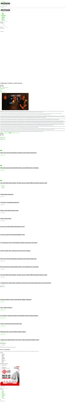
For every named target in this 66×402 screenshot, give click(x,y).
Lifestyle (3, 16)
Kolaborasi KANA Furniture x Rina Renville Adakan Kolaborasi (15, 299)
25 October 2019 (2, 88)
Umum (3, 362)
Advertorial (3, 354)
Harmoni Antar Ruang (5, 218)
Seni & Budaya (4, 15)
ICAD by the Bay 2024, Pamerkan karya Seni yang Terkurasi (15, 250)
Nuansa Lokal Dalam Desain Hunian (9, 210)
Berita (3, 31)
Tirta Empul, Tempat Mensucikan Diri (9, 202)
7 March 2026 (2, 301)
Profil (2, 18)
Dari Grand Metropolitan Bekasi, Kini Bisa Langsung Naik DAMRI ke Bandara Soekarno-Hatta (23, 183)
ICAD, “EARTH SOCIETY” (6, 307)
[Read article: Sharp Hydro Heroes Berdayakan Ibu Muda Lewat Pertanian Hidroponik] (33, 145)
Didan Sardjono (6, 87)
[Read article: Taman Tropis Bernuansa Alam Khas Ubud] (33, 320)
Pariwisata (3, 358)
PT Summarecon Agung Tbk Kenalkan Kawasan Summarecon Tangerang (18, 242)
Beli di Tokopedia (4, 365)
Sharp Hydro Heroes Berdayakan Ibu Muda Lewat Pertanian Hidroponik (18, 152)
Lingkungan (3, 19)
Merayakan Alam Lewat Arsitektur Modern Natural (13, 331)
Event (2, 19)
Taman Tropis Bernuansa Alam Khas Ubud (11, 323)
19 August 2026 (2, 185)
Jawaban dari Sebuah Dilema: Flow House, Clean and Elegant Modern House (19, 339)
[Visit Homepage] (5, 11)
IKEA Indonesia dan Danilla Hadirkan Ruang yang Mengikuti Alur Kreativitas (19, 167)
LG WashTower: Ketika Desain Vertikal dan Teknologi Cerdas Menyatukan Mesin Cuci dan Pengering (25, 283)
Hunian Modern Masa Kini (6, 194)
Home (2, 7)
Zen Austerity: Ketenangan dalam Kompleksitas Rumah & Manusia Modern (19, 315)
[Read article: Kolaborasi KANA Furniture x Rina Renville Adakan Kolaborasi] (33, 293)
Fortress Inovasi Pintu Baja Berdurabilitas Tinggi (12, 234)
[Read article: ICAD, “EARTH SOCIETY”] (33, 304)
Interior (3, 14)
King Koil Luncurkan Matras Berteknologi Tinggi (12, 226)
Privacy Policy (4, 1)
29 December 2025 (2, 309)
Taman (3, 361)
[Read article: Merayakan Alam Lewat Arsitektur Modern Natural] (33, 328)
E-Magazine (3, 20)
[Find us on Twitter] (0, 7)
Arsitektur (3, 13)
